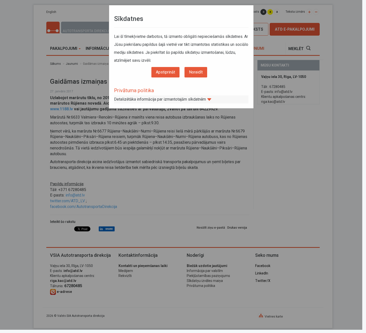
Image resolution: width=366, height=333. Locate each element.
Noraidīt (196, 72)
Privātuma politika (134, 90)
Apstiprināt (165, 72)
